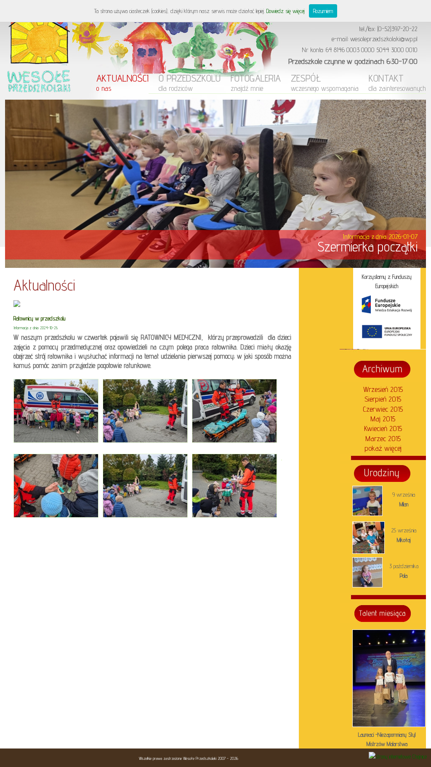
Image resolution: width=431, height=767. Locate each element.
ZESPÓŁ (325, 82)
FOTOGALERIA (256, 82)
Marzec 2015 (383, 438)
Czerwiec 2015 (383, 409)
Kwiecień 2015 (383, 428)
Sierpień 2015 (382, 398)
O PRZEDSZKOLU (190, 82)
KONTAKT (397, 82)
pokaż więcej (383, 448)
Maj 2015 (382, 418)
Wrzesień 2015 (383, 389)
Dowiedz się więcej (285, 11)
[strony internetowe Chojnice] (398, 756)
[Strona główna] (38, 97)
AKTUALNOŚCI (122, 82)
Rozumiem (323, 11)
